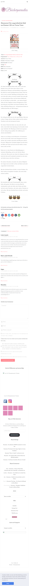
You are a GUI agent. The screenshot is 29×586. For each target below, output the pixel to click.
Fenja (7, 468)
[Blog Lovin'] (15, 408)
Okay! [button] (7, 583)
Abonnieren (14, 435)
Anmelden (14, 505)
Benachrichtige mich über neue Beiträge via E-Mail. (14, 356)
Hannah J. (3, 285)
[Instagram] (5, 408)
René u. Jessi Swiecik (6, 256)
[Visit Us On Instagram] (10, 401)
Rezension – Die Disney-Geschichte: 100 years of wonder (14, 459)
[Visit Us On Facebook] (5, 401)
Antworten (4, 251)
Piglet (2, 269)
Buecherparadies (5, 27)
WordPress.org (14, 513)
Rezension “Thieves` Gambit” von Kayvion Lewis (14, 453)
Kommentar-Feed (14, 510)
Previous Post (5, 225)
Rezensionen (9, 20)
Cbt (5, 64)
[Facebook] (20, 408)
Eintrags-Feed (14, 508)
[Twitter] (5, 413)
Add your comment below (13, 231)
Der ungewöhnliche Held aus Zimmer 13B (13, 54)
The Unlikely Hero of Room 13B (14, 56)
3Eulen (3, 20)
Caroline (5, 473)
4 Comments (22, 27)
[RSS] (10, 408)
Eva (4, 477)
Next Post (24, 225)
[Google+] (10, 413)
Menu (3, 1)
